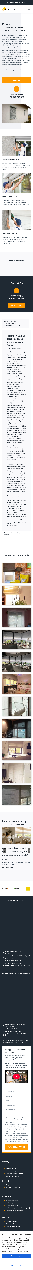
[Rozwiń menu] (28, 9)
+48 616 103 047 (21, 956)
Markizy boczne (11, 1168)
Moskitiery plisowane (12, 1203)
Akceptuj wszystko (17, 1256)
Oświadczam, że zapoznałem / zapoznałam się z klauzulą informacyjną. (15, 1120)
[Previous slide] (4, 850)
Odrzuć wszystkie (16, 1266)
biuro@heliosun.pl (15, 963)
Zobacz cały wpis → (8, 867)
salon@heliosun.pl (15, 1031)
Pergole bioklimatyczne (13, 1187)
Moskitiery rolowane (12, 1205)
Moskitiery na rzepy (12, 1200)
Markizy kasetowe (11, 1166)
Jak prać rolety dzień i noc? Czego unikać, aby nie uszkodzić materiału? (15, 851)
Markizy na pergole (12, 1171)
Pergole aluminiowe (12, 1185)
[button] (16, 573)
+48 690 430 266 (15, 960)
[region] (16, 1250)
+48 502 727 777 (15, 1029)
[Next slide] (28, 850)
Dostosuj (16, 1261)
